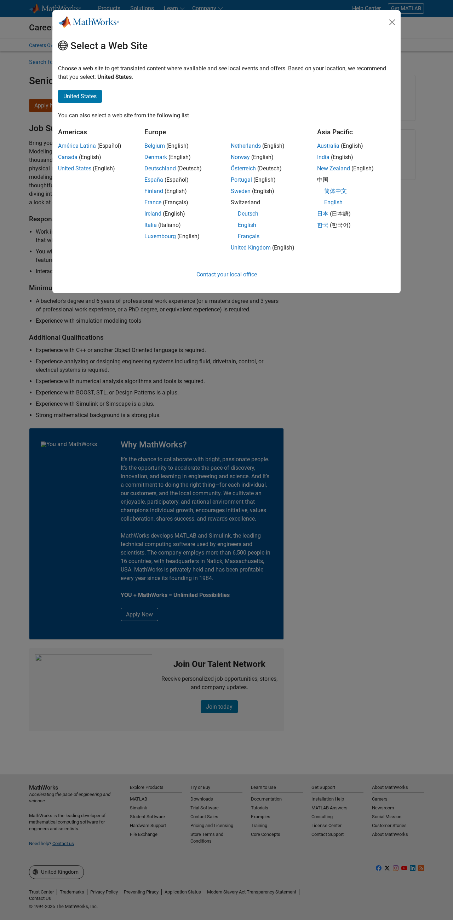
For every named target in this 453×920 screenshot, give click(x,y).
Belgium (154, 145)
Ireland (152, 213)
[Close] (392, 22)
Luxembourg (160, 236)
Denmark (155, 157)
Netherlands (246, 145)
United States (74, 168)
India (323, 157)
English (247, 225)
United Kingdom (251, 247)
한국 (322, 225)
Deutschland (160, 168)
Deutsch (248, 213)
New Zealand (333, 168)
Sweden (241, 191)
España (153, 179)
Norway (240, 157)
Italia (150, 225)
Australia (328, 145)
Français (248, 236)
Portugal (241, 179)
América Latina (77, 145)
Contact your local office (226, 274)
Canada (68, 157)
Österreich (243, 168)
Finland (153, 191)
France (152, 202)
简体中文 (335, 191)
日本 (322, 213)
